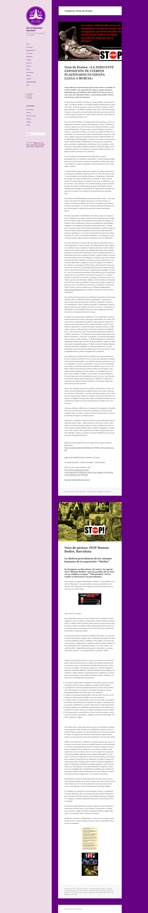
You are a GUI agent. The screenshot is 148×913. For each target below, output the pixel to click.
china (86, 890)
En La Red (29, 53)
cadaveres (109, 889)
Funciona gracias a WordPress (73, 909)
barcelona (98, 889)
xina (112, 892)
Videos (28, 69)
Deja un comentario (105, 491)
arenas (92, 889)
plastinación (92, 892)
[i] (74, 159)
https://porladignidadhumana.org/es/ (77, 480)
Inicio (28, 44)
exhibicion (103, 890)
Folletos (28, 75)
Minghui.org (37, 143)
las (70, 892)
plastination (107, 892)
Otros (28, 85)
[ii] (112, 159)
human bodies (92, 491)
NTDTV (32, 146)
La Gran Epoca (34, 144)
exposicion (110, 890)
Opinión (28, 122)
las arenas (74, 892)
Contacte (28, 60)
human (66, 892)
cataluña (66, 890)
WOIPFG (37, 146)
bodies (103, 889)
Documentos (30, 72)
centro (72, 890)
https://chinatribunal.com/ (74, 290)
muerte (80, 892)
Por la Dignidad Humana (34, 29)
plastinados (99, 892)
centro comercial (79, 890)
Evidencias (29, 56)
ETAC (42, 146)
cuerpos (97, 890)
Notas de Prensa (31, 82)
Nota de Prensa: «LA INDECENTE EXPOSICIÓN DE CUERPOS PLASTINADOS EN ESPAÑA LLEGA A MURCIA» (89, 72)
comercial (92, 890)
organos (85, 892)
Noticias (28, 66)
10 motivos (29, 47)
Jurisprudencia (30, 50)
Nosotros (28, 63)
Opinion (28, 79)
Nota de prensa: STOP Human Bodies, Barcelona (86, 549)
